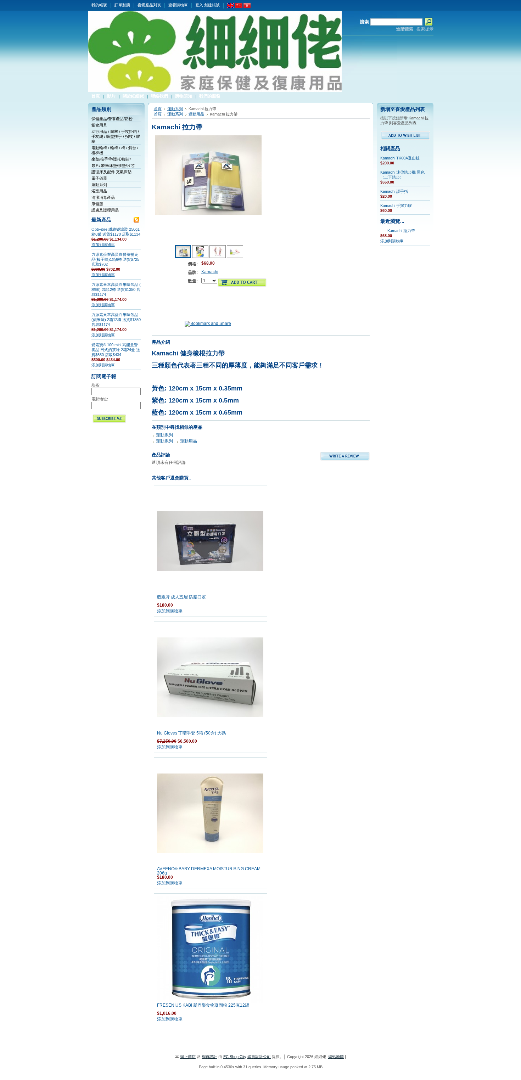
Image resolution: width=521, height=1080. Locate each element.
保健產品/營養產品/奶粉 (112, 119)
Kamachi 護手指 (394, 191)
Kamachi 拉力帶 (401, 231)
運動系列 (99, 184)
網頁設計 (209, 1056)
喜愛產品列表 (149, 5)
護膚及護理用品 (105, 210)
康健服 (97, 204)
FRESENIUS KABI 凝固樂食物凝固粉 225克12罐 (203, 1005)
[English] (230, 6)
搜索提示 (424, 29)
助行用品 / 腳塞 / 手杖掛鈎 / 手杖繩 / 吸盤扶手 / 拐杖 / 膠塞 (115, 136)
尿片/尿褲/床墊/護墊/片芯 (113, 165)
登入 (199, 5)
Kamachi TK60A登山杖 (400, 158)
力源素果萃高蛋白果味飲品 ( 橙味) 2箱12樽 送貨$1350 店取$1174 (116, 289)
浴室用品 (99, 191)
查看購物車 (178, 5)
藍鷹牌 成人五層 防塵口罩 (181, 597)
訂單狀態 (122, 5)
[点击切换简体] (238, 6)
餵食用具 (99, 125)
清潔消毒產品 (103, 197)
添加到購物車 (103, 244)
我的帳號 (99, 5)
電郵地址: (99, 399)
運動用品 (196, 114)
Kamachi (209, 271)
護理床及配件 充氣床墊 (111, 172)
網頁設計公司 (259, 1056)
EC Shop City (234, 1056)
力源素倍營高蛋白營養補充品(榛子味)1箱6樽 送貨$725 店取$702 (115, 259)
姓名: (95, 385)
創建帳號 (212, 5)
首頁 (158, 109)
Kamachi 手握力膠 (396, 205)
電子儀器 (99, 178)
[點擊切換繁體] (247, 6)
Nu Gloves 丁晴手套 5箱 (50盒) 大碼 (191, 733)
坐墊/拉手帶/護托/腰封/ (111, 159)
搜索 (364, 21)
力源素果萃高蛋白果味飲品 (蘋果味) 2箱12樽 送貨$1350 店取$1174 (116, 320)
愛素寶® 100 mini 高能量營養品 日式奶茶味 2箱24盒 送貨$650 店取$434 (115, 350)
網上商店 (188, 1056)
